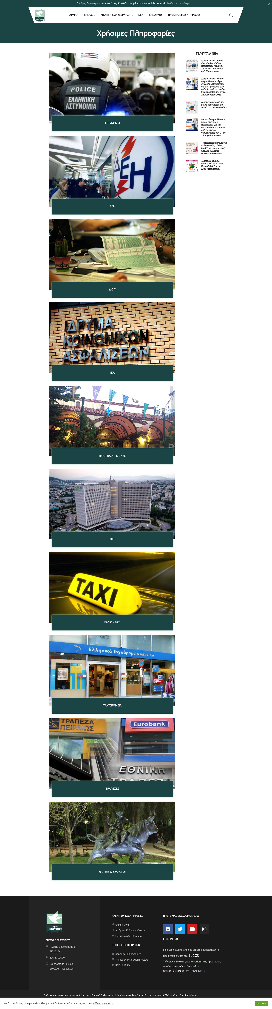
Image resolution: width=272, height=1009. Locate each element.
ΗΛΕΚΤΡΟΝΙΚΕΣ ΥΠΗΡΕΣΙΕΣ (127, 916)
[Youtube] (192, 929)
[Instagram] (204, 929)
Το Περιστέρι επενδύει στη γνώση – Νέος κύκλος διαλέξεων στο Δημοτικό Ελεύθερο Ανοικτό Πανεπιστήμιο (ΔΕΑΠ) (214, 148)
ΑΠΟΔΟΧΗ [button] (261, 1004)
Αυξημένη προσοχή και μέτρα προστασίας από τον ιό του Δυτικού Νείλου (214, 105)
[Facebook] (168, 929)
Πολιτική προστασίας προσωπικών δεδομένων (66, 995)
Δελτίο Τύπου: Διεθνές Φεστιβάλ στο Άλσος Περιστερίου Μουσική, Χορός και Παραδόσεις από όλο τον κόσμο (212, 66)
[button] (230, 15)
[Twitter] (180, 929)
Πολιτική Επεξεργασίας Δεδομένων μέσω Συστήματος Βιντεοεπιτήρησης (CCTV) (130, 995)
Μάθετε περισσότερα (178, 3)
